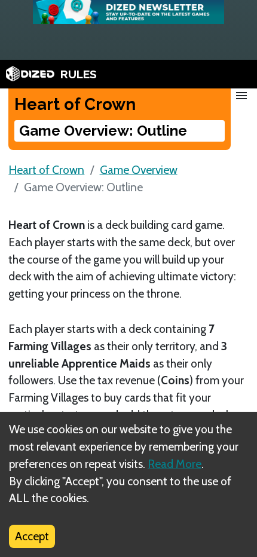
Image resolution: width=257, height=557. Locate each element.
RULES (78, 74)
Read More (174, 464)
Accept (32, 536)
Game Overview (139, 170)
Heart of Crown (46, 170)
